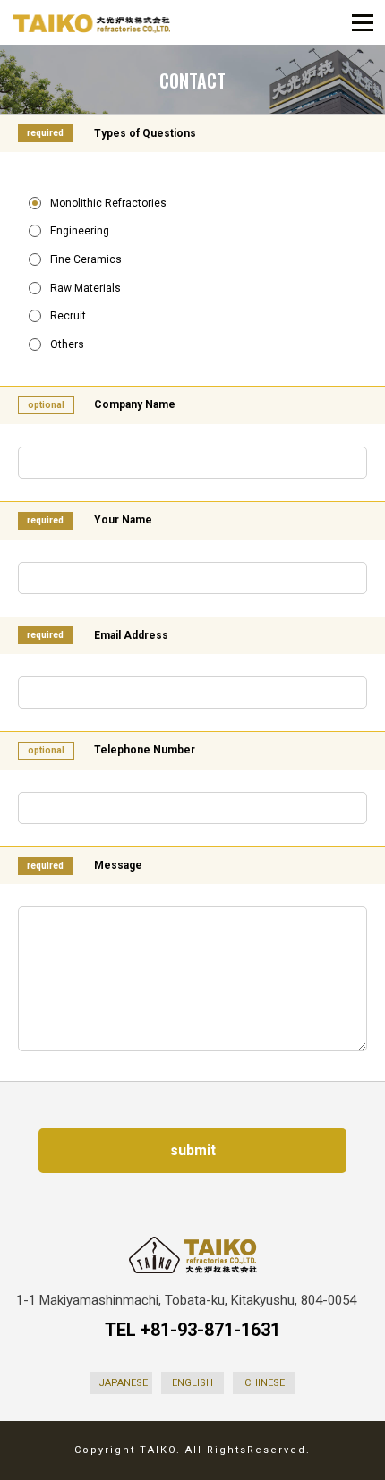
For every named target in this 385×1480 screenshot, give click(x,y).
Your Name (123, 520)
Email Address (131, 635)
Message (118, 865)
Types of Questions (145, 133)
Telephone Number (144, 750)
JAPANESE (123, 1383)
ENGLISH (192, 1383)
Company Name (134, 404)
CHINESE (264, 1383)
